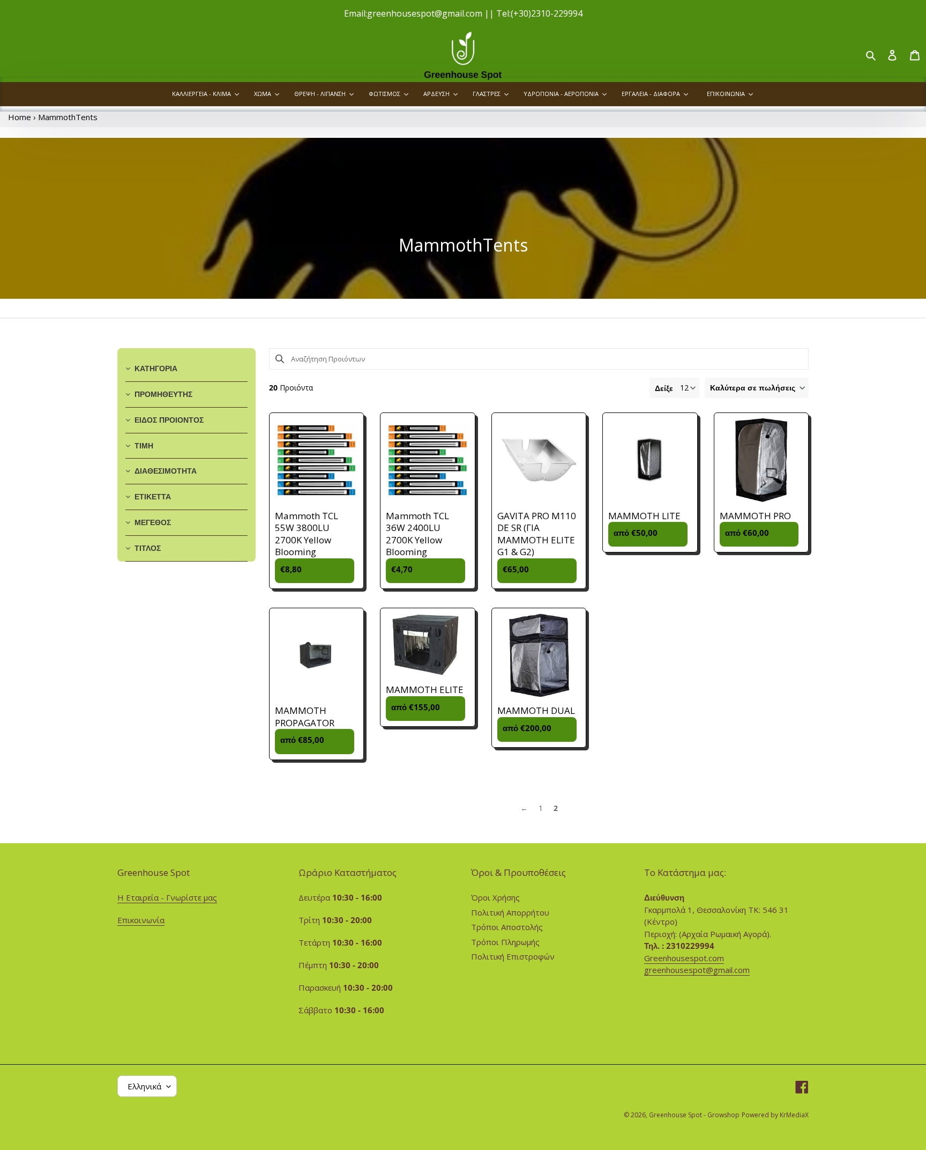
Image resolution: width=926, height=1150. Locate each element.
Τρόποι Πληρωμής (505, 942)
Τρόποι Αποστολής (507, 927)
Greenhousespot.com (684, 958)
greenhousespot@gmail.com (697, 969)
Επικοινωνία (141, 920)
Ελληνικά (144, 1086)
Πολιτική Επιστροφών (513, 956)
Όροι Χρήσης (495, 897)
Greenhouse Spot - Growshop (694, 1114)
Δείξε (664, 388)
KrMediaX (794, 1114)
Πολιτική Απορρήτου (510, 912)
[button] (757, 388)
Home (19, 117)
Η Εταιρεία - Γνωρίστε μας (167, 897)
